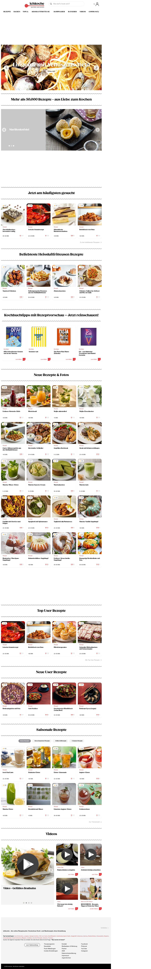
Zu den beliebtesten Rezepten (90, 242)
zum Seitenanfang (32, 945)
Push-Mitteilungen (50, 948)
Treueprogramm (49, 944)
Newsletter (47, 946)
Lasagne (26, 936)
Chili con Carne (43, 936)
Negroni (106, 936)
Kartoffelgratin (52, 936)
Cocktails (29, 938)
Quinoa (85, 936)
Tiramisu (50, 938)
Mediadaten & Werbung (69, 946)
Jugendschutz (66, 958)
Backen (17, 12)
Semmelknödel (7, 938)
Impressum (65, 955)
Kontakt (64, 944)
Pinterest (84, 946)
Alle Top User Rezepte (92, 660)
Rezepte (7, 12)
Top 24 (25, 12)
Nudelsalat (60, 936)
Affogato (23, 938)
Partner (64, 948)
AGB (63, 951)
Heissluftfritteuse (41, 12)
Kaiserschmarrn (16, 938)
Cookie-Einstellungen (51, 951)
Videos (83, 12)
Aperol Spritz (66, 936)
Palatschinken (92, 936)
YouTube (84, 948)
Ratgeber (72, 12)
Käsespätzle (100, 936)
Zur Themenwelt (94, 822)
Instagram (84, 951)
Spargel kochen (33, 936)
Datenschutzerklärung (69, 953)
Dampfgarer (59, 12)
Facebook (84, 944)
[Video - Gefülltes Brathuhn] (27, 864)
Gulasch (45, 938)
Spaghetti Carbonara (77, 936)
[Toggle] (96, 4)
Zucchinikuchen (18, 936)
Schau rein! (51, 71)
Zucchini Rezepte (37, 938)
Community (94, 12)
